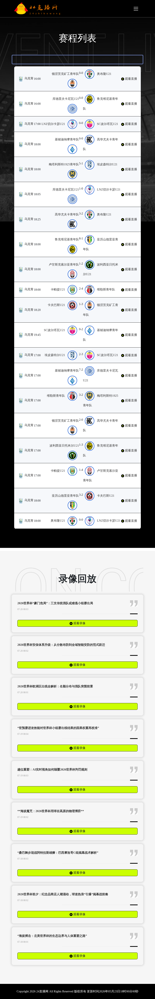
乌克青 (28, 78)
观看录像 (79, 623)
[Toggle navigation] (136, 8)
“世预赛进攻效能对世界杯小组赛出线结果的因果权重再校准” (58, 728)
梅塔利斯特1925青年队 (64, 164)
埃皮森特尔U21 (107, 164)
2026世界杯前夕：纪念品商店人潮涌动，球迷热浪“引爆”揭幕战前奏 (62, 894)
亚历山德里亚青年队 (65, 495)
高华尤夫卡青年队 (67, 214)
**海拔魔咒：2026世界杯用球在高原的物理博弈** (50, 811)
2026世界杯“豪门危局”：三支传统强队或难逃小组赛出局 (55, 603)
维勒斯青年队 (106, 289)
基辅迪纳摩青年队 (67, 139)
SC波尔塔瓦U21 (107, 123)
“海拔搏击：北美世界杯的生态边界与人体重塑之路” (52, 935)
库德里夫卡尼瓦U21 (66, 98)
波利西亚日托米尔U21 (64, 445)
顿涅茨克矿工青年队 (65, 73)
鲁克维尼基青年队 (67, 239)
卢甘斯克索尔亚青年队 (64, 264)
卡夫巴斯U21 (56, 305)
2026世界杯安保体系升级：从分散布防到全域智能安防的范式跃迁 (61, 644)
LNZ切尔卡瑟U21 (53, 123)
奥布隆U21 (104, 73)
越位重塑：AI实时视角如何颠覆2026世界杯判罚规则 (52, 769)
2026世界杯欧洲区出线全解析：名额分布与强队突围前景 (55, 686)
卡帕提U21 (58, 289)
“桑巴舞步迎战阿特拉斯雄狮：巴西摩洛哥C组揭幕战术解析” (57, 852)
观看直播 (130, 78)
